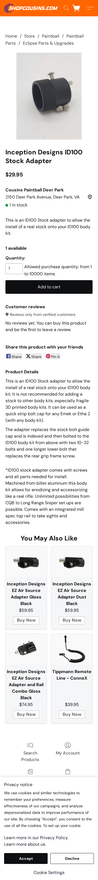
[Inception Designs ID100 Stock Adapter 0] (49, 96)
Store (29, 36)
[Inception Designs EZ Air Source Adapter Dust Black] (71, 561)
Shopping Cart (67, 779)
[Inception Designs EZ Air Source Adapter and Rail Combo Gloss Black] (26, 649)
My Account (68, 753)
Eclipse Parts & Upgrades (48, 43)
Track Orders (30, 779)
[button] (32, 8)
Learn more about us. (25, 844)
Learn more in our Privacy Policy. (36, 838)
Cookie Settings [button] (49, 872)
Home (11, 36)
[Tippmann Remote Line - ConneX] (71, 649)
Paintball (50, 36)
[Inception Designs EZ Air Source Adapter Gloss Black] (26, 561)
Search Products (30, 756)
